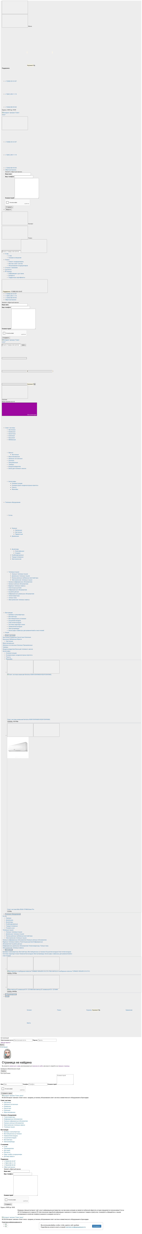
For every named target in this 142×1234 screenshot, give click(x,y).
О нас (7, 254)
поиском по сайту (37, 1066)
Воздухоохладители (9, 649)
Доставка (7, 1150)
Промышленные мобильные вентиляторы (19, 936)
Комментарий (52, 1084)
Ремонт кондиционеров (16, 261)
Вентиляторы (23, 952)
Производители (11, 994)
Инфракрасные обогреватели (13, 1119)
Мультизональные (8, 643)
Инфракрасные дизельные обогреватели (15, 946)
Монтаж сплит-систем (15, 263)
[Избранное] (40, 371)
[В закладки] (46, 667)
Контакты (8, 269)
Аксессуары (6, 651)
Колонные (28, 637)
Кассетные (20, 637)
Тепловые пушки (8, 930)
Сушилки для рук (17, 944)
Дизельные (9, 920)
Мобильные (13, 639)
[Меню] (15, 7)
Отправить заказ (6, 1093)
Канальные (13, 637)
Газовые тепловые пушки (14, 932)
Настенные (6, 637)
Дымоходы (9, 922)
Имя (2, 1084)
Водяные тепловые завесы (11, 942)
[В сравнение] (20, 667)
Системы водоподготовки (11, 954)
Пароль (35, 1040)
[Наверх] (13, 1036)
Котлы (5, 916)
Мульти (19, 639)
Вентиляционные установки (36, 952)
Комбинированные (12, 924)
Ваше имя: (8, 174)
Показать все (10, 928)
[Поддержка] (15, 123)
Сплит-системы (10, 635)
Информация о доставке (16, 273)
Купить (3, 1071)
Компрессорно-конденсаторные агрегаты (19, 655)
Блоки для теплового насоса (24, 649)
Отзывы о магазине (11, 267)
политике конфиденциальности (75, 1227)
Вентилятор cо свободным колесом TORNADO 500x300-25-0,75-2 (69, 971)
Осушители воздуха (52, 952)
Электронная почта (7, 1040)
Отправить (9, 207)
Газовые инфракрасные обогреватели (14, 940)
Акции (7, 996)
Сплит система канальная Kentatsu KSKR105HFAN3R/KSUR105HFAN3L (28, 719)
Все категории (31, 414)
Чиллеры (5, 647)
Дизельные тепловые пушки (15, 934)
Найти (23, 345)
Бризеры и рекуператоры (11, 952)
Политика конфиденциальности (12, 1222)
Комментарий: (9, 198)
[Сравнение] (15, 371)
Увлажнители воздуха (26, 954)
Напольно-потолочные (10, 645)
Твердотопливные (12, 926)
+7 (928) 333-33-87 (11, 81)
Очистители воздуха (64, 952)
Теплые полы (44, 946)
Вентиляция (9, 950)
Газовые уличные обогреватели (37, 940)
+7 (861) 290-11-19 (11, 94)
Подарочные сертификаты (16, 277)
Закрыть (8, 209)
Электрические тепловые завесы (13, 948)
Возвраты (11, 275)
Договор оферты (9, 1156)
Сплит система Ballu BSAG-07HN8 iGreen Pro (20, 909)
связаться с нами (14, 1066)
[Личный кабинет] (14, 358)
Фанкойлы (9, 659)
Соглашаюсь (96, 1226)
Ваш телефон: (9, 176)
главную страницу (63, 1066)
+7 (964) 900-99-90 (11, 107)
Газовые (8, 918)
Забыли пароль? (6, 1042)
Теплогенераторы (34, 946)
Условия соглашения (14, 257)
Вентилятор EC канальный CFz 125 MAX (45, 989)
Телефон (25, 1084)
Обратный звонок (10, 170)
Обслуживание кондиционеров (18, 265)
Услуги (7, 259)
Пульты (8, 657)
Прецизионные (27, 645)
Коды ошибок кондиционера (13, 1154)
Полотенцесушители (26, 942)
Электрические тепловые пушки (16, 938)
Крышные (6, 639)
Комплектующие (11, 653)
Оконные (20, 645)
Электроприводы (38, 954)
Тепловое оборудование (12, 914)
